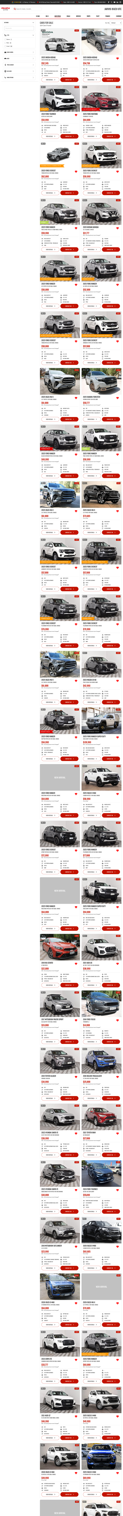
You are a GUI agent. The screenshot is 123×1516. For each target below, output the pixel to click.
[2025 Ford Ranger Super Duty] (102, 721)
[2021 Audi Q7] (60, 1400)
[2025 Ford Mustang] (102, 98)
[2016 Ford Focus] (102, 1003)
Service (78, 16)
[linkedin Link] (117, 2)
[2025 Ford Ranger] (60, 211)
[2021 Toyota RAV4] (102, 1117)
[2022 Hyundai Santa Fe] (60, 1117)
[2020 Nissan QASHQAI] (102, 211)
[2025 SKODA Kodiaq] (60, 41)
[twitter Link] (111, 2)
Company (118, 16)
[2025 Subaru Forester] (102, 381)
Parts (88, 16)
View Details (49, 80)
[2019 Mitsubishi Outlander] (60, 1230)
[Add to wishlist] (76, 58)
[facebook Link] (108, 2)
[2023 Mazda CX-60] (102, 664)
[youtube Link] (114, 2)
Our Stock (58, 16)
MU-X (47, 16)
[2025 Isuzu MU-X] (60, 381)
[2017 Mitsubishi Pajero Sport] (60, 1003)
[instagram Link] (120, 2)
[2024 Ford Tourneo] (60, 98)
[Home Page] (5, 8)
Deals (68, 16)
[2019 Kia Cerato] (60, 947)
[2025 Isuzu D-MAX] (102, 777)
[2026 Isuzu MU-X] (102, 1286)
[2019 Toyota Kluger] (60, 1060)
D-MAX (38, 16)
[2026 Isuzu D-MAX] (102, 1230)
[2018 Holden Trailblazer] (102, 1060)
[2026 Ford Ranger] (102, 1343)
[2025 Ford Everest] (60, 155)
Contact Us (68, 80)
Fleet (97, 16)
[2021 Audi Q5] (102, 947)
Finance (107, 16)
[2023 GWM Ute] (60, 1343)
